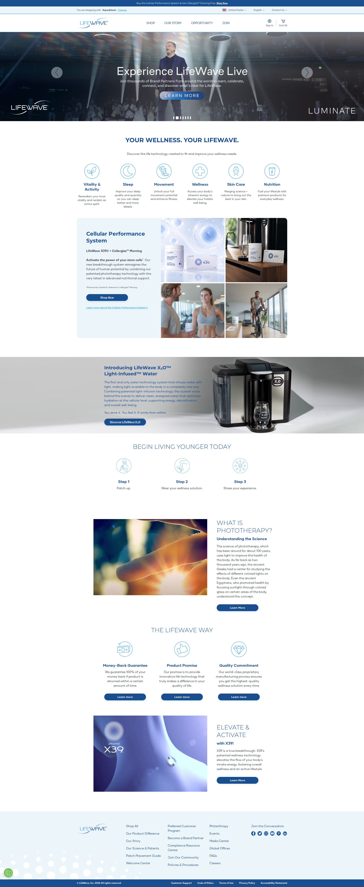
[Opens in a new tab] (253, 833)
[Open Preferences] (8, 873)
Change (122, 10)
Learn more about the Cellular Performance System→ (117, 307)
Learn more (125, 696)
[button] (57, 72)
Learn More (237, 607)
